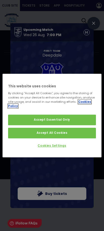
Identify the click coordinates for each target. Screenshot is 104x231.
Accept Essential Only (52, 120)
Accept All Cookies (52, 133)
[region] (52, 116)
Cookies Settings (52, 146)
